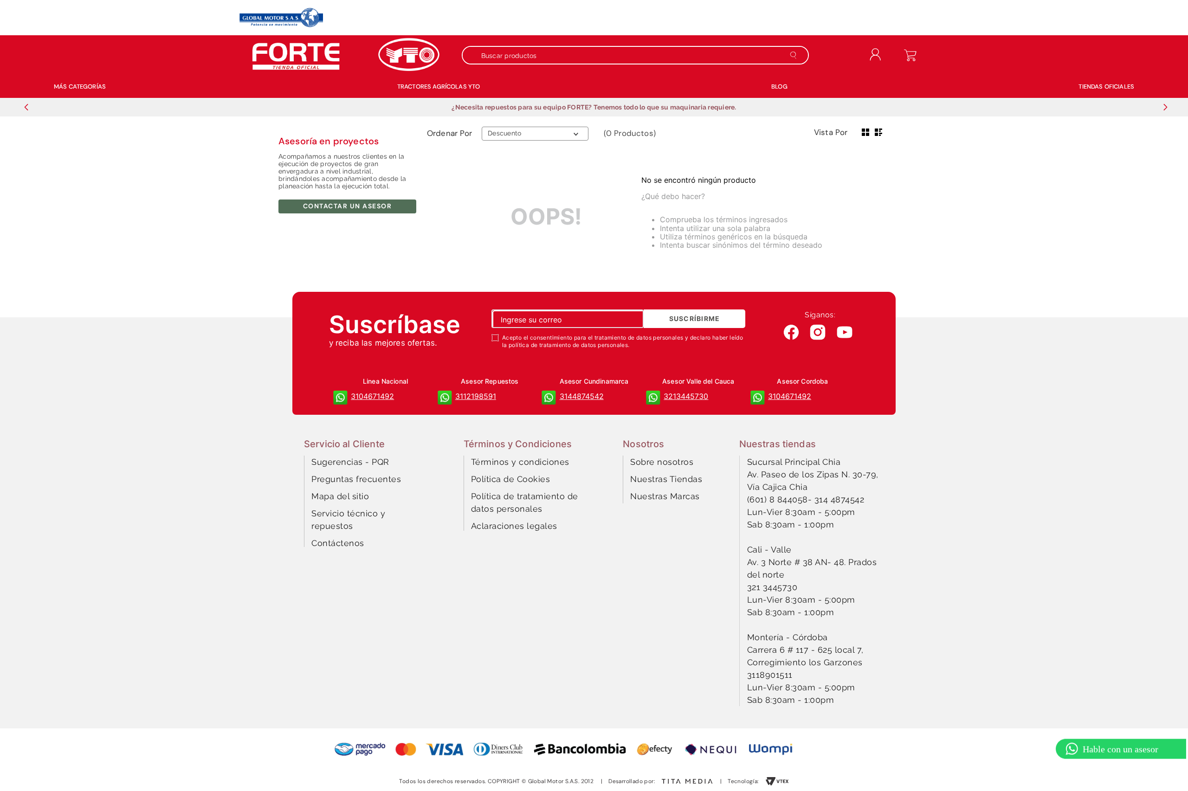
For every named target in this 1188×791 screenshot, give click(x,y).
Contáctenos (337, 543)
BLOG (779, 86)
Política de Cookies (510, 479)
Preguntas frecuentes (356, 479)
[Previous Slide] (26, 107)
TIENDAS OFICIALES (1106, 86)
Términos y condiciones (520, 462)
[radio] (865, 132)
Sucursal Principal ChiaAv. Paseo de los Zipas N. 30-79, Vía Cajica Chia (812, 474)
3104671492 (372, 396)
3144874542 (582, 396)
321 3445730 (772, 587)
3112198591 (475, 396)
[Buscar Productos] (795, 55)
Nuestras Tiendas (666, 479)
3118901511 (770, 675)
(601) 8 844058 (777, 499)
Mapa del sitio (340, 496)
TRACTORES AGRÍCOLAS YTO (438, 86)
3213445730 (686, 396)
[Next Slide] (1165, 107)
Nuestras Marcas (665, 496)
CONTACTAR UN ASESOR (347, 206)
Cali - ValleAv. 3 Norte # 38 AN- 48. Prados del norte (812, 562)
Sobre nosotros (661, 462)
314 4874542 (839, 499)
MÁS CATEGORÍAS (80, 86)
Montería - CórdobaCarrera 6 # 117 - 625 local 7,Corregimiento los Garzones (805, 649)
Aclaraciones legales (514, 526)
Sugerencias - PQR (350, 462)
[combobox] (640, 55)
